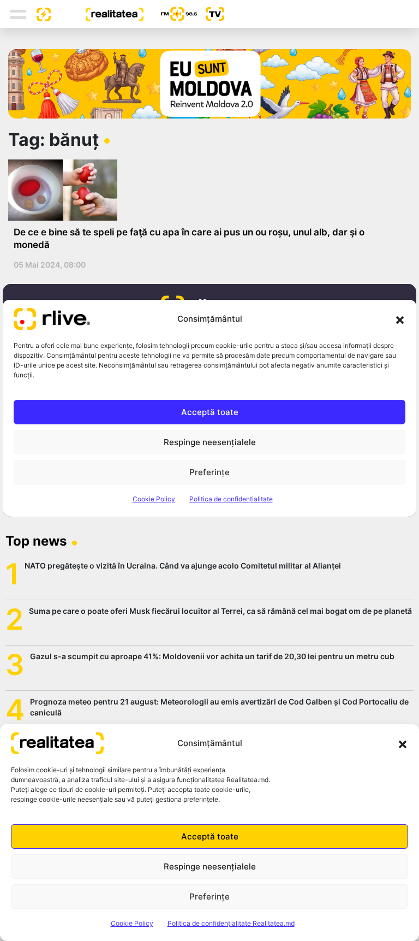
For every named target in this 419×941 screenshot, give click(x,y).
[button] (402, 743)
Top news (36, 541)
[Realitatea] (97, 14)
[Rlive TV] (210, 14)
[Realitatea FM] (170, 14)
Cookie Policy (132, 923)
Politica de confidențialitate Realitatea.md (231, 923)
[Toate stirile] (39, 14)
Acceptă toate (209, 836)
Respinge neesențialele (210, 866)
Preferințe (209, 896)
